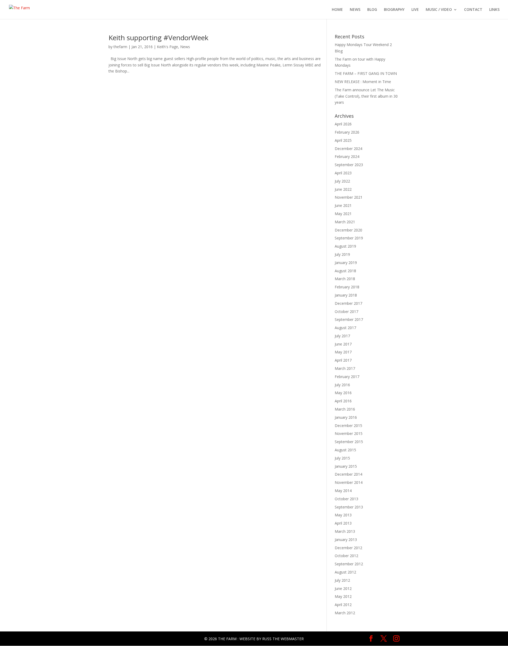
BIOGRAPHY (394, 10)
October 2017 (346, 311)
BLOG (372, 10)
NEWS (355, 10)
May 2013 (343, 514)
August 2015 (345, 449)
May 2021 (343, 213)
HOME (337, 10)
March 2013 (345, 531)
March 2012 (345, 612)
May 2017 (343, 351)
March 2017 (345, 368)
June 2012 (343, 588)
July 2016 (342, 384)
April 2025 (343, 140)
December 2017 (348, 303)
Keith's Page (167, 46)
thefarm (120, 46)
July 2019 (342, 254)
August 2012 (345, 572)
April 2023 (343, 172)
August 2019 (345, 246)
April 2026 (343, 123)
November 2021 (348, 197)
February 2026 (347, 132)
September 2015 (349, 441)
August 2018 (345, 270)
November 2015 (348, 433)
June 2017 (343, 344)
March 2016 (345, 409)
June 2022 (343, 189)
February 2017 (347, 376)
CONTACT (473, 10)
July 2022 (342, 181)
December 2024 (348, 148)
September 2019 (349, 237)
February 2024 (347, 156)
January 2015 (346, 466)
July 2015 (342, 458)
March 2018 (345, 278)
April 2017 (343, 360)
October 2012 (346, 555)
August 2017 (345, 327)
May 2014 (343, 490)
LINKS (494, 10)
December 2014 (348, 474)
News (185, 46)
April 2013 (343, 523)
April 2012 (343, 604)
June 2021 (343, 205)
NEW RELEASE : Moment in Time (363, 81)
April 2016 (343, 400)
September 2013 (349, 506)
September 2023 (349, 164)
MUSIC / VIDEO (439, 10)
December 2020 (348, 230)
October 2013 (346, 498)
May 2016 (343, 392)
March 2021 (345, 221)
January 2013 (346, 539)
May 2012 (343, 596)
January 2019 (346, 262)
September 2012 (349, 563)
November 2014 (348, 482)
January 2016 (346, 417)
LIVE (415, 10)
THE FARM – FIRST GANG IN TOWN (366, 73)
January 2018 (346, 295)
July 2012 (342, 580)
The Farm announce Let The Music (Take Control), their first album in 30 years (366, 96)
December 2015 (348, 425)
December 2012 (348, 547)
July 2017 (342, 335)
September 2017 (349, 319)
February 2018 (347, 286)
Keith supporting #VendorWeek (158, 37)
